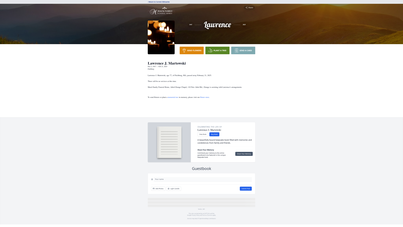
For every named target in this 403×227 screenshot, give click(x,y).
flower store (204, 97)
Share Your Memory (244, 154)
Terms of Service (207, 215)
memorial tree (173, 97)
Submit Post (246, 189)
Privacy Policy (196, 215)
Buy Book (214, 134)
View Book (202, 134)
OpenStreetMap (203, 218)
